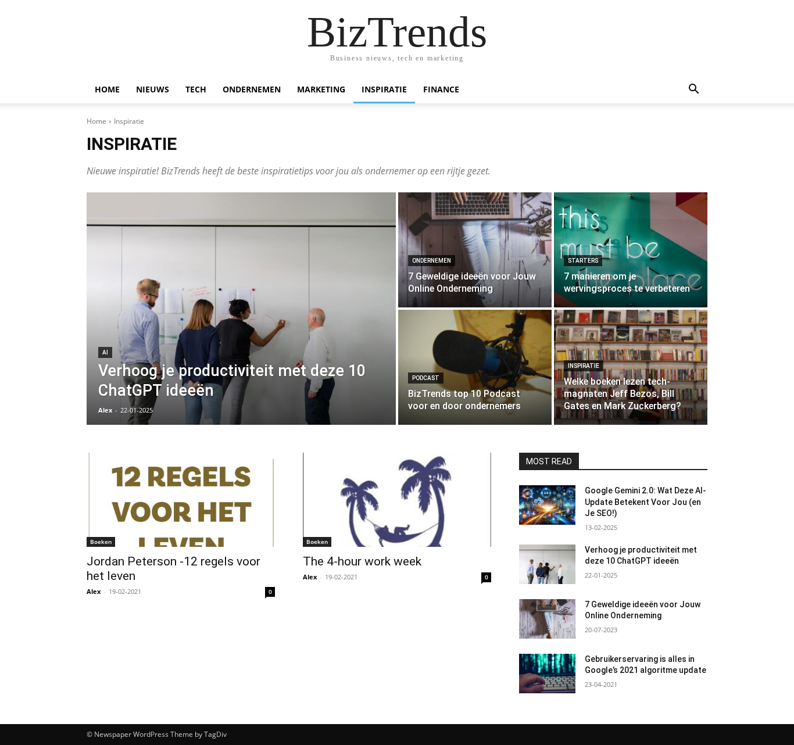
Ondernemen (252, 89)
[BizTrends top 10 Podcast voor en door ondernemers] (475, 367)
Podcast (425, 378)
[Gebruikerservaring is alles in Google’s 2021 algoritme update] (547, 673)
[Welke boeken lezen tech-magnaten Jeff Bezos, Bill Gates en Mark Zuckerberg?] (630, 367)
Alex (94, 591)
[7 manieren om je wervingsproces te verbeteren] (630, 249)
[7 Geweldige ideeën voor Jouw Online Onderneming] (475, 249)
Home (107, 89)
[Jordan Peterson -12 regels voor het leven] (181, 500)
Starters (583, 260)
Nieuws (152, 89)
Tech (195, 89)
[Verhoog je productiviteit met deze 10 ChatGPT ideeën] (241, 308)
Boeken (101, 542)
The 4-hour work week (362, 561)
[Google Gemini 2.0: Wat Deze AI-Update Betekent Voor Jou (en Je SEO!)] (547, 505)
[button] (693, 90)
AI (105, 352)
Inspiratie (384, 89)
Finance (441, 89)
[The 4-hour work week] (397, 500)
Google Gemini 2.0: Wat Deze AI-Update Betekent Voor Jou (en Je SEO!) (645, 502)
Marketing (321, 89)
